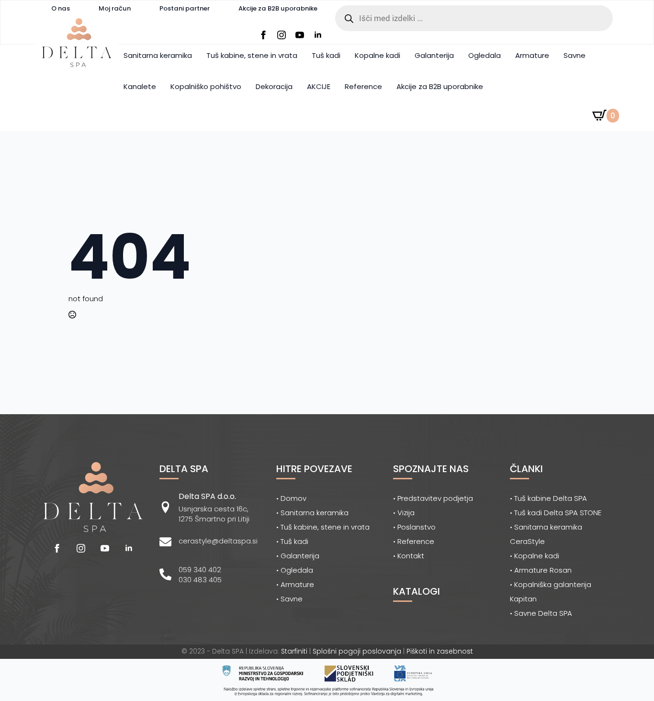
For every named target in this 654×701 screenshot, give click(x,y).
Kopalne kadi (377, 55)
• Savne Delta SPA (541, 613)
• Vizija (404, 513)
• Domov (291, 498)
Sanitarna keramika (158, 55)
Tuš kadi (326, 55)
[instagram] (281, 35)
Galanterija (434, 55)
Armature (532, 55)
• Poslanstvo (414, 527)
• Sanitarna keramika (312, 513)
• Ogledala (294, 570)
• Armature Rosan (541, 570)
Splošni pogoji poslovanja (357, 651)
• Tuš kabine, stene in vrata (323, 527)
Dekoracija (274, 86)
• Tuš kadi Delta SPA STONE (555, 513)
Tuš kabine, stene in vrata (251, 55)
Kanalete (140, 86)
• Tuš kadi (292, 541)
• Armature (295, 584)
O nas (60, 8)
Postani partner (184, 8)
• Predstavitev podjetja (433, 498)
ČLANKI (526, 468)
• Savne (289, 599)
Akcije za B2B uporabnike (277, 8)
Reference (363, 86)
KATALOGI (416, 591)
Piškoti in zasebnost (439, 651)
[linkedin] (318, 35)
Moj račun (115, 8)
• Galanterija (297, 556)
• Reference (413, 541)
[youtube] (300, 35)
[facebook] (263, 35)
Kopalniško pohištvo (205, 86)
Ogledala (484, 55)
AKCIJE (318, 86)
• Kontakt (408, 556)
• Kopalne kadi (534, 556)
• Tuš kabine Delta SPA (548, 498)
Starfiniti (294, 651)
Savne (575, 55)
